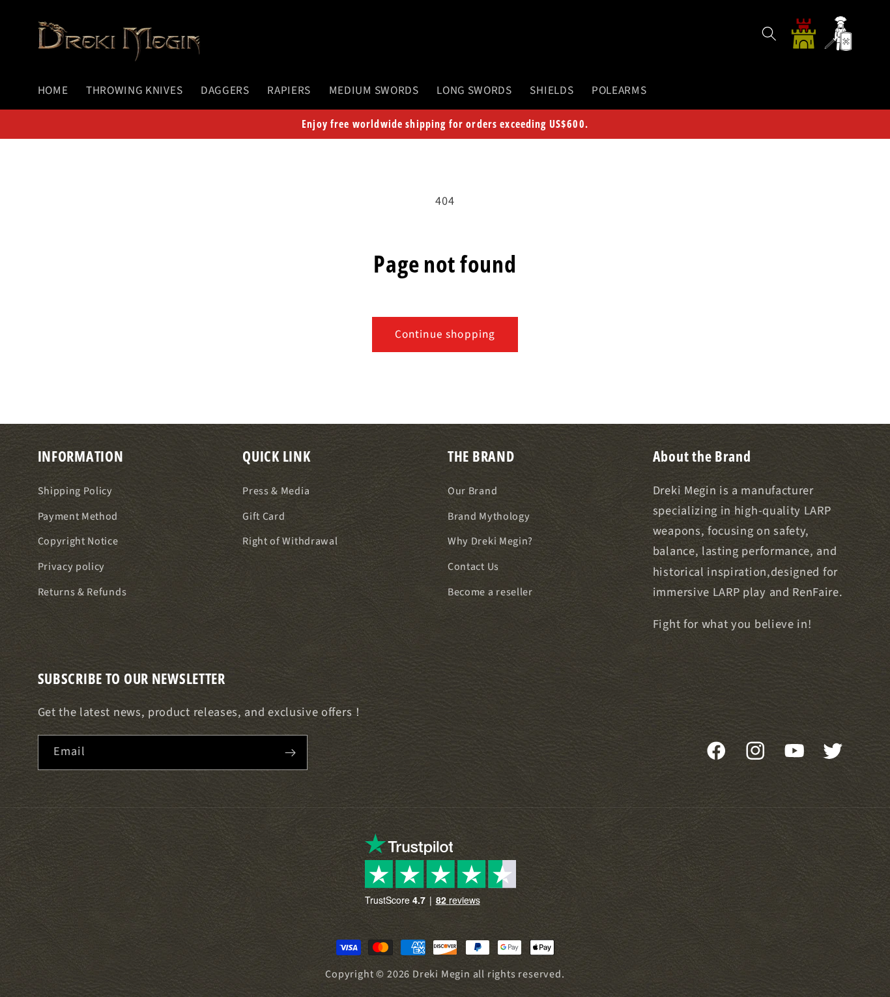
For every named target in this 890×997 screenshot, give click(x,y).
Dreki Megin (441, 974)
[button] (769, 33)
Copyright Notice (78, 542)
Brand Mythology (489, 516)
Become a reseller (490, 592)
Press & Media (275, 491)
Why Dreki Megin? (490, 542)
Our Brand (472, 491)
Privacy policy (72, 566)
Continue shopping (445, 334)
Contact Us (473, 566)
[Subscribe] (290, 752)
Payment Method (78, 516)
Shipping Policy (75, 491)
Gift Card (263, 516)
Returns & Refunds (82, 592)
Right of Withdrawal (289, 542)
